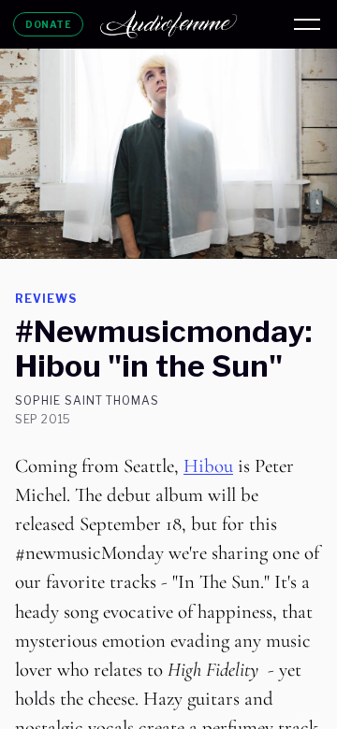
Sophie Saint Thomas (87, 401)
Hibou (208, 466)
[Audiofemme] (168, 24)
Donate (48, 24)
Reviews (46, 299)
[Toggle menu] (307, 24)
